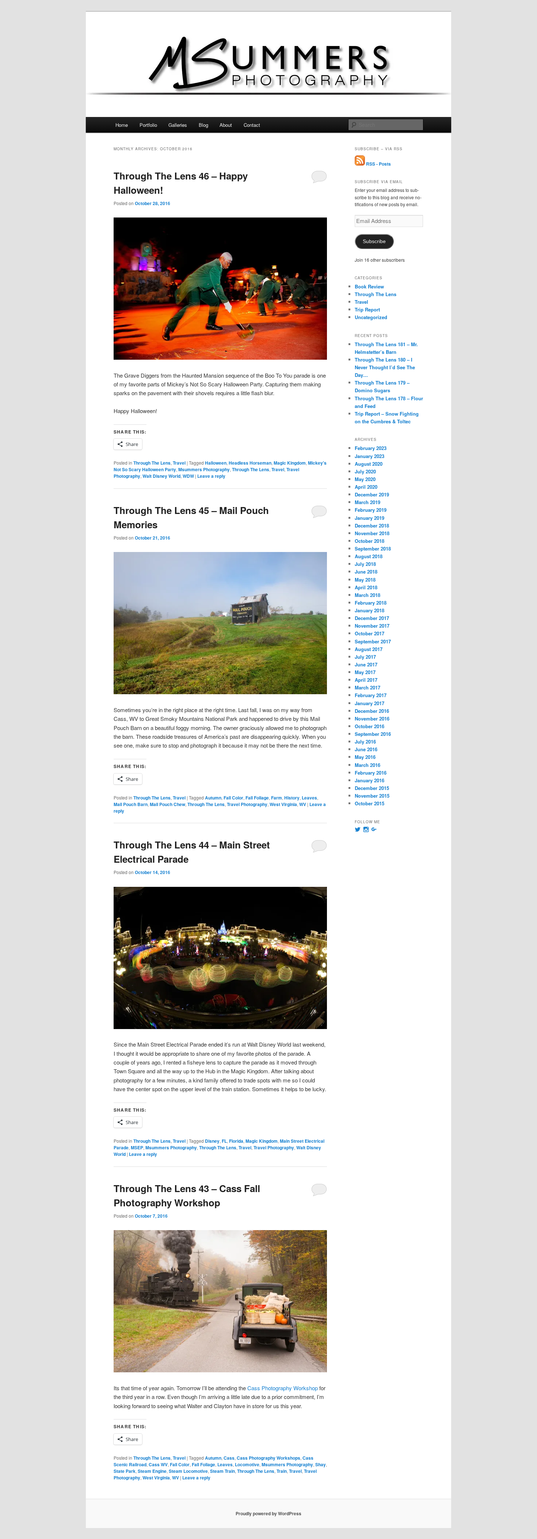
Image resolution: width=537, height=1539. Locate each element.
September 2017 (373, 641)
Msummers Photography (204, 469)
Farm (276, 797)
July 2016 (365, 741)
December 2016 (372, 710)
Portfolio (148, 124)
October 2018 (369, 540)
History (292, 797)
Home (121, 124)
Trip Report (367, 309)
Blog (203, 124)
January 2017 (369, 703)
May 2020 (365, 479)
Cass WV (158, 1464)
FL (224, 1141)
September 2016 (373, 733)
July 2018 (365, 563)
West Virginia (283, 804)
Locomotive (247, 1464)
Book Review (369, 286)
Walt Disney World (161, 476)
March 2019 (367, 502)
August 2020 (368, 463)
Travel (179, 463)
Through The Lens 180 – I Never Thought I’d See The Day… (385, 367)
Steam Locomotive (188, 1471)
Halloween (215, 463)
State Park (125, 1471)
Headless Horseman (250, 463)
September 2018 (373, 548)
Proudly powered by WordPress (268, 1513)
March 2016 (367, 764)
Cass (229, 1458)
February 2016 (370, 772)
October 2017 (369, 633)
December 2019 (372, 494)
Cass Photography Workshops (268, 1458)
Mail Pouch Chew (167, 804)
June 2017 (366, 664)
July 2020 (365, 471)
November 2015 (372, 795)
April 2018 (366, 587)
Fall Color (233, 797)
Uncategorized (371, 317)
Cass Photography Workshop (282, 1388)
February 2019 (370, 509)
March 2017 (367, 687)
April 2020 (366, 486)
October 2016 (369, 726)
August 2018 (368, 556)
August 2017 (368, 649)
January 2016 (369, 780)
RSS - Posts (378, 163)
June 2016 (366, 749)
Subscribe (374, 241)
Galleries (177, 124)
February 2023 (370, 448)
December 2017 (372, 618)
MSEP (137, 1147)
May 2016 (365, 756)
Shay (320, 1464)
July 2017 (365, 656)
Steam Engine (152, 1471)
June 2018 (366, 571)
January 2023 (369, 456)
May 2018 (365, 579)
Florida (236, 1141)
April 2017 (366, 679)
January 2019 (369, 517)
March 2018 (367, 594)
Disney (212, 1141)
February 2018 (370, 602)
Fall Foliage (257, 797)
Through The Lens (152, 463)
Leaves (309, 797)
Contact (252, 124)
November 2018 (372, 533)
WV (302, 804)
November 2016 (372, 718)
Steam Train (222, 1471)
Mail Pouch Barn (131, 804)
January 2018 (369, 610)
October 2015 (369, 803)
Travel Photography (247, 804)
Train (282, 1471)
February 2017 (370, 695)
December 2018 (372, 525)
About (226, 124)
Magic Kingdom (290, 463)
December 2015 (372, 787)
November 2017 (372, 625)
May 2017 (365, 672)
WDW (188, 476)
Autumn (213, 797)
